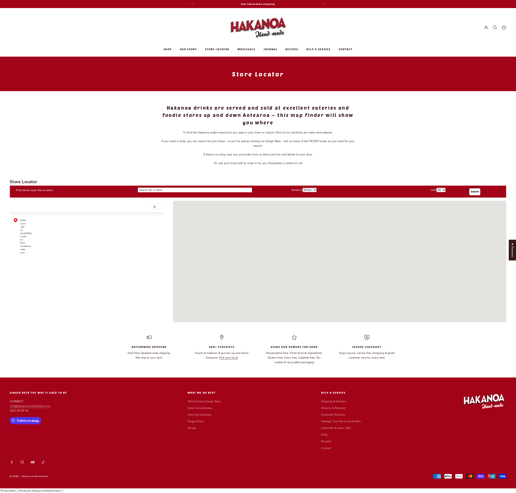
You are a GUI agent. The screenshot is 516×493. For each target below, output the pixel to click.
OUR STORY (188, 49)
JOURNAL (270, 49)
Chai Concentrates (199, 415)
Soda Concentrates (199, 408)
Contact (326, 448)
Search (475, 191)
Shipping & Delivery (333, 401)
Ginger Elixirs (195, 421)
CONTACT (346, 49)
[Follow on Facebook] (12, 462)
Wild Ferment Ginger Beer (204, 401)
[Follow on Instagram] (22, 462)
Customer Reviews (333, 415)
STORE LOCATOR (217, 49)
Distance (297, 190)
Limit (434, 190)
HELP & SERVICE (318, 49)
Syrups (191, 428)
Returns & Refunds (333, 408)
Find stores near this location (34, 190)
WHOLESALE (246, 49)
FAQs (324, 435)
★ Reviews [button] (512, 250)
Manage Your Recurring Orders (341, 421)
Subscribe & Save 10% (336, 428)
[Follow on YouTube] (33, 462)
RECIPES (291, 49)
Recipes (326, 441)
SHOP (167, 49)
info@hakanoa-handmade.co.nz (30, 406)
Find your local (228, 358)
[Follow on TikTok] (43, 462)
